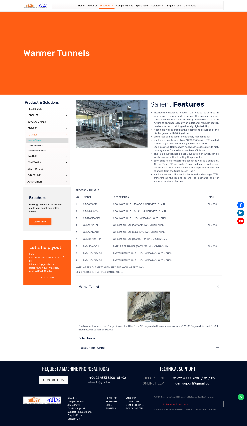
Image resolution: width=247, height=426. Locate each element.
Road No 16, (166, 397)
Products (105, 5)
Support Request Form (79, 412)
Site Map (212, 409)
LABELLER (32, 115)
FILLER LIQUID (34, 109)
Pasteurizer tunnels (37, 150)
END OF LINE (34, 175)
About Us (92, 5)
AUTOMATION (34, 181)
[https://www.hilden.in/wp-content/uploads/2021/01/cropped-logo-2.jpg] (42, 403)
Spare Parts (142, 5)
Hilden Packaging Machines (171, 409)
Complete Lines (124, 5)
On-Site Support (76, 408)
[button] (40, 221)
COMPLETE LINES (135, 405)
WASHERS (131, 398)
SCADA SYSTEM (134, 408)
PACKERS (32, 128)
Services (156, 5)
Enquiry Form (174, 5)
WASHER (32, 156)
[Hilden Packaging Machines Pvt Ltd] (35, 5)
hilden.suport (182, 383)
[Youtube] (240, 221)
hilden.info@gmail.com (99, 382)
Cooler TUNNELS (35, 145)
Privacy (189, 409)
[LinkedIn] (240, 213)
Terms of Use (200, 409)
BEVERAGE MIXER (36, 121)
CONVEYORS (34, 162)
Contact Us (190, 5)
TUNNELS (32, 134)
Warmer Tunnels (35, 140)
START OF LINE (35, 169)
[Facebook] (240, 205)
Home (81, 5)
